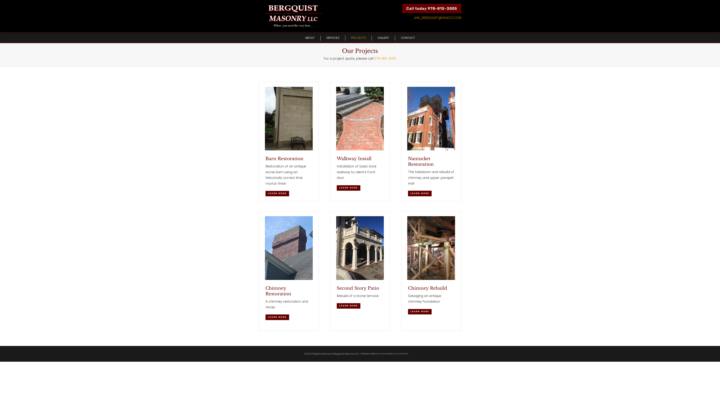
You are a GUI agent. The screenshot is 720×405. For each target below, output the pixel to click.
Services (332, 38)
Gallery (383, 38)
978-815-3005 (385, 58)
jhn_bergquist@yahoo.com (437, 18)
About (310, 38)
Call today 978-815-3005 (431, 8)
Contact (408, 38)
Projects (358, 38)
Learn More (277, 193)
